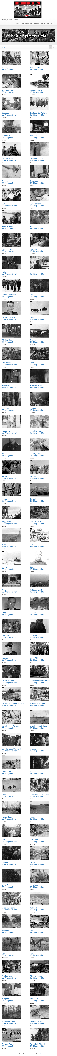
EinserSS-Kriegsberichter (37, 227)
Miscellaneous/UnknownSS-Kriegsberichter (39, 727)
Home (3, 47)
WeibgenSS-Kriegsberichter (9, 931)
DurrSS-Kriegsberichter (9, 205)
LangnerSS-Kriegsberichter (37, 614)
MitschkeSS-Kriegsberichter (37, 750)
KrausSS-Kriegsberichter (37, 568)
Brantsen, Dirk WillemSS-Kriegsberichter (38, 114)
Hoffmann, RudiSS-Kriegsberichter (37, 386)
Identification (50, 23)
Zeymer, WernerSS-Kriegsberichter (9, 1045)
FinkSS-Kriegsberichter (37, 273)
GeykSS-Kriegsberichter (37, 318)
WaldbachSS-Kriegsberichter (37, 909)
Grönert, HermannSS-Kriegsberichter (37, 341)
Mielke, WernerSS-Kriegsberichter (9, 682)
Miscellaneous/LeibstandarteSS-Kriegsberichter (13, 704)
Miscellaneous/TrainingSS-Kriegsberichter (11, 727)
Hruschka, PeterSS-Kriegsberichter (37, 432)
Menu (42, 23)
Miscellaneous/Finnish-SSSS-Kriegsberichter (40, 682)
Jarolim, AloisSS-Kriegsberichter (37, 455)
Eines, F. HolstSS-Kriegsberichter (9, 227)
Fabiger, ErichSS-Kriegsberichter (9, 250)
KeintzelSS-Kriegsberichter (37, 477)
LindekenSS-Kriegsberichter (37, 636)
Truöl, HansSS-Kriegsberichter (37, 841)
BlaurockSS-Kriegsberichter (9, 114)
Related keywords (26, 23)
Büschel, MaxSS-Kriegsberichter (9, 137)
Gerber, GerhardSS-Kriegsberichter (9, 318)
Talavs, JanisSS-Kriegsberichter (9, 818)
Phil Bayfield (40, 1053)
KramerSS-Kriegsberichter (37, 545)
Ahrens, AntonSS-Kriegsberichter (9, 68)
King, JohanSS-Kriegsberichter (9, 523)
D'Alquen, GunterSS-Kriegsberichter (37, 159)
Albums (17, 23)
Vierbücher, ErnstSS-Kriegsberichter (9, 909)
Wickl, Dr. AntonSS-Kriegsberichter (37, 977)
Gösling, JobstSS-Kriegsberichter (9, 341)
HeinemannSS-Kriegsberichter (9, 364)
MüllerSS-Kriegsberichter (9, 795)
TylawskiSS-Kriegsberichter (9, 863)
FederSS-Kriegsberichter (9, 273)
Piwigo (21, 1053)
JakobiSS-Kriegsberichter (9, 455)
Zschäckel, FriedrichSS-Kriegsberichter (37, 1045)
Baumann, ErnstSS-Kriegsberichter (37, 91)
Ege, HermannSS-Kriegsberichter (37, 205)
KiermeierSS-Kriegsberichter (37, 500)
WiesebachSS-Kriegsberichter (37, 1000)
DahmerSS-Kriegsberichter (9, 182)
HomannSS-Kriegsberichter (37, 409)
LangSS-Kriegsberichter (9, 614)
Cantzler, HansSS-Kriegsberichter (9, 159)
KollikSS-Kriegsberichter (9, 545)
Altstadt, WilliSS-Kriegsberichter (37, 68)
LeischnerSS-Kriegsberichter (9, 636)
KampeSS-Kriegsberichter (9, 477)
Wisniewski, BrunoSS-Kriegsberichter (9, 1022)
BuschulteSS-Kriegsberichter (37, 137)
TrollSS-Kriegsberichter (9, 841)
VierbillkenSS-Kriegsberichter (37, 886)
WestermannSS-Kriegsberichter (9, 977)
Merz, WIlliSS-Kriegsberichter (37, 659)
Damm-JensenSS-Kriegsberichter (37, 182)
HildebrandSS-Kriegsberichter (9, 386)
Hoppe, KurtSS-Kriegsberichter (9, 432)
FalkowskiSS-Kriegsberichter (37, 250)
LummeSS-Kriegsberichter (9, 659)
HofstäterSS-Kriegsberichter (9, 409)
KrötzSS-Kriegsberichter (9, 591)
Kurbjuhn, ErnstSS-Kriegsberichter (37, 591)
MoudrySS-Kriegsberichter (37, 772)
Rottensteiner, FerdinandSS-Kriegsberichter (39, 795)
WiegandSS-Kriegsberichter (9, 1000)
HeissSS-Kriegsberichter (37, 364)
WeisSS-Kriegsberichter (37, 954)
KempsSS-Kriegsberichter (9, 500)
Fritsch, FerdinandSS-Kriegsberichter (9, 296)
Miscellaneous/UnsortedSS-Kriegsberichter (11, 750)
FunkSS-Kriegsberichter (37, 296)
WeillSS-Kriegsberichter (37, 931)
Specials (36, 23)
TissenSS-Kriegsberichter (37, 818)
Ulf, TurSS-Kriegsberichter (37, 863)
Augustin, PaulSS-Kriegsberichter (9, 91)
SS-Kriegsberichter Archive (10, 20)
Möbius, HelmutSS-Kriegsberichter (9, 772)
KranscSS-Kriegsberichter (9, 568)
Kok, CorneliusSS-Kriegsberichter (37, 523)
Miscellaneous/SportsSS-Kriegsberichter (38, 704)
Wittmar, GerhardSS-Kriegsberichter (37, 1022)
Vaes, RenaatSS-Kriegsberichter (9, 886)
